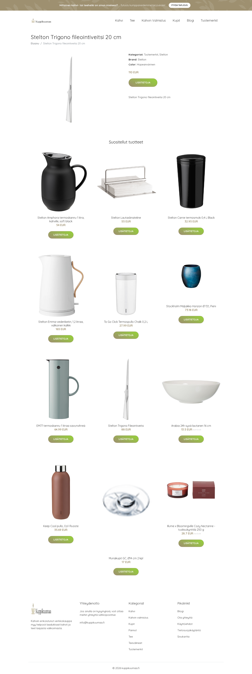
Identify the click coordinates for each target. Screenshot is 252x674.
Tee (132, 20)
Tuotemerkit (209, 20)
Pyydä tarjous (179, 5)
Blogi (190, 20)
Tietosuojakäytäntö (189, 630)
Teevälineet (135, 643)
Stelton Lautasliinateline (126, 217)
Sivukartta (183, 636)
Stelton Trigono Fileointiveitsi (126, 425)
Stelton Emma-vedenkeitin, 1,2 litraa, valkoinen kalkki (60, 323)
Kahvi (119, 20)
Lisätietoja (143, 82)
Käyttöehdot (185, 624)
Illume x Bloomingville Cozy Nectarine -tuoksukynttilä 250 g (191, 527)
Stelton (163, 54)
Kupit (176, 20)
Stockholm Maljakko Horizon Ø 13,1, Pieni (191, 306)
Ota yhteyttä (184, 617)
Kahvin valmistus (154, 20)
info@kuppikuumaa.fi (92, 622)
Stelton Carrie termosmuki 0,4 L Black (191, 217)
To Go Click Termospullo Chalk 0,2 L (126, 321)
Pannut (133, 630)
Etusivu (35, 43)
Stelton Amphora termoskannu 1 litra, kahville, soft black (61, 219)
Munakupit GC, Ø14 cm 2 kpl (126, 558)
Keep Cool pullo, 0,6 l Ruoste (61, 526)
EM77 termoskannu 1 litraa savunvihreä (61, 425)
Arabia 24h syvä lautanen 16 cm (191, 425)
